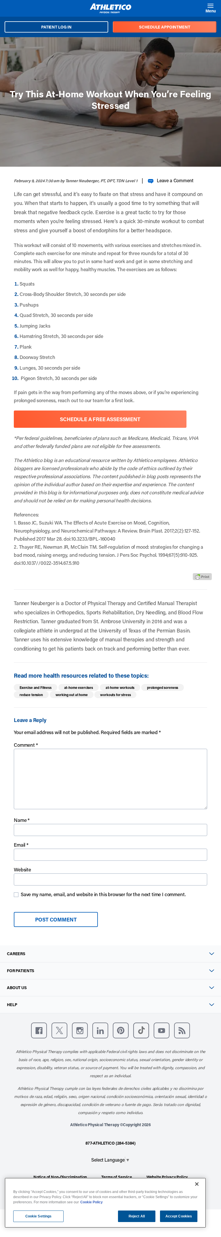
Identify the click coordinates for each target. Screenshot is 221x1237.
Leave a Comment (175, 180)
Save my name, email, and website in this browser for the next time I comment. (103, 894)
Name (22, 820)
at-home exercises (78, 687)
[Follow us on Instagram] (80, 1030)
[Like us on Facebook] (39, 1030)
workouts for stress (115, 694)
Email (21, 844)
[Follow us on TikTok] (141, 1030)
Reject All (137, 1216)
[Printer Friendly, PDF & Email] (202, 576)
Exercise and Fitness (36, 687)
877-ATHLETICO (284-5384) (110, 1143)
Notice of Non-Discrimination (60, 1177)
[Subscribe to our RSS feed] (182, 1030)
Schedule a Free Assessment (100, 419)
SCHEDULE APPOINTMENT (164, 27)
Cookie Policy (91, 1202)
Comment (26, 745)
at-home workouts (120, 687)
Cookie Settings (38, 1216)
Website (22, 869)
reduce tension (31, 694)
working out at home (72, 694)
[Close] (196, 1184)
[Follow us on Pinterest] (121, 1030)
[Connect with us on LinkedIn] (100, 1030)
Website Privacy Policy (167, 1177)
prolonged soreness (162, 687)
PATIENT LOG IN (56, 27)
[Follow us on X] (59, 1030)
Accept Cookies (178, 1216)
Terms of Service (116, 1177)
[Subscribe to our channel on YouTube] (161, 1030)
